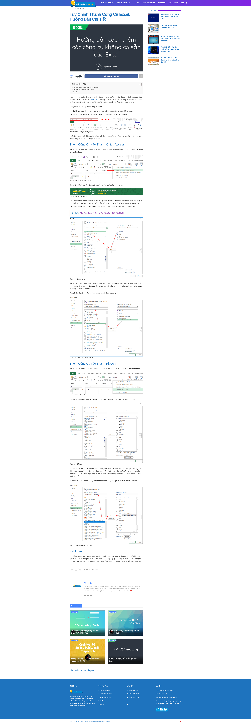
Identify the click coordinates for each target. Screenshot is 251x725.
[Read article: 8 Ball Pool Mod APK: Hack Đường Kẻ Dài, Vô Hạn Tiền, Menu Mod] (153, 39)
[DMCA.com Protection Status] (162, 709)
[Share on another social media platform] (141, 76)
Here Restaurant (134, 693)
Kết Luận (75, 92)
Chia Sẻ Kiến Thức (123, 3)
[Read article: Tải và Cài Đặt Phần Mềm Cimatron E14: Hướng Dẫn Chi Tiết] (153, 61)
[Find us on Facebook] (177, 722)
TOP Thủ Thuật (107, 3)
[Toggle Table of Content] (139, 84)
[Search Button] (186, 3)
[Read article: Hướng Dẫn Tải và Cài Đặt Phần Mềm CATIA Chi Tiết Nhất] (153, 18)
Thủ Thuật (93, 99)
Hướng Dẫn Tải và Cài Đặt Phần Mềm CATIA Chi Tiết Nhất (170, 16)
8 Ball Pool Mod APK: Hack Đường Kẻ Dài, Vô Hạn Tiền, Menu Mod (170, 38)
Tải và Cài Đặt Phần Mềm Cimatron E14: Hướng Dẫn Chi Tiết (170, 60)
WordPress (173, 3)
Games (136, 3)
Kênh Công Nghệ (149, 3)
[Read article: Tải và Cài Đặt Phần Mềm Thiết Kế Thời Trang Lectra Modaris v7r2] (153, 50)
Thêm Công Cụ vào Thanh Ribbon (83, 89)
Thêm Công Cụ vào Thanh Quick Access (85, 87)
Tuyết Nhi (88, 583)
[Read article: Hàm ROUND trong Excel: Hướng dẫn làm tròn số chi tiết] (125, 623)
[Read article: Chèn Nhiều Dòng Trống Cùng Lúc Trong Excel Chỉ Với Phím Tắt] (87, 623)
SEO (182, 3)
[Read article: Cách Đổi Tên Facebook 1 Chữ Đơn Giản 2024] (153, 28)
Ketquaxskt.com (133, 690)
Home (71, 9)
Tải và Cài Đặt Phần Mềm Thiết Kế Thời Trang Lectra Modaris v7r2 (170, 49)
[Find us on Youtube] (180, 722)
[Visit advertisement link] (106, 575)
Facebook (162, 3)
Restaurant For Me (134, 697)
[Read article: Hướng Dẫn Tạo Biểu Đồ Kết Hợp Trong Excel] (125, 651)
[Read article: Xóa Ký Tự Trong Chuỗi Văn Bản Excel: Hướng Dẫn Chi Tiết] (87, 651)
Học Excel (88, 9)
